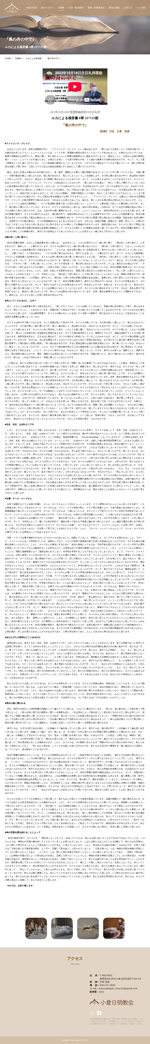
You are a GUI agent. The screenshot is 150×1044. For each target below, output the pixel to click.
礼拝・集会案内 (76, 7)
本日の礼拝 (31, 7)
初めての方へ (47, 7)
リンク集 (141, 7)
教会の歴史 (114, 7)
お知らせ (128, 7)
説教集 (61, 7)
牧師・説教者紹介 (96, 7)
